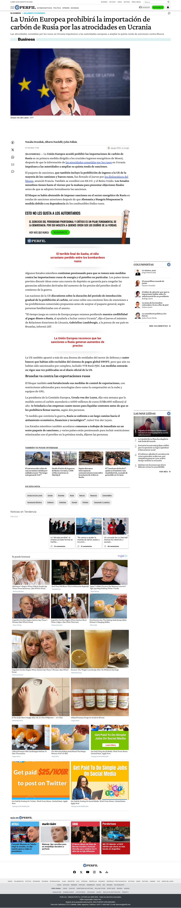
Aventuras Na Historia (85, 888)
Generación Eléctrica (34, 502)
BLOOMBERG (15, 13)
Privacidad (91, 892)
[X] (81, 872)
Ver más (163, 472)
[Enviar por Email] (12, 164)
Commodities (107, 495)
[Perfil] (25, 818)
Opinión (65, 8)
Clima (64, 881)
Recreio (119, 888)
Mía (104, 885)
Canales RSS (56, 892)
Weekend (74, 885)
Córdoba (84, 881)
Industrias (62, 502)
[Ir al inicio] (25, 7)
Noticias (112, 2)
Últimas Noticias (44, 8)
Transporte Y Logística (102, 502)
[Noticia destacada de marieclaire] (55, 824)
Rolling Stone (100, 888)
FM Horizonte (119, 885)
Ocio (77, 881)
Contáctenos (80, 892)
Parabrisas (91, 885)
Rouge (98, 885)
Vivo (158, 881)
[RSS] (100, 872)
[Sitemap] (107, 872)
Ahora (10, 881)
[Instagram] (94, 872)
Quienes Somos (68, 892)
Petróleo (85, 502)
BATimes (109, 885)
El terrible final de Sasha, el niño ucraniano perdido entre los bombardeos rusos (77, 257)
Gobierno (50, 502)
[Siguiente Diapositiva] (128, 535)
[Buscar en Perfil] (168, 2)
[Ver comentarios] (169, 13)
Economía (36, 881)
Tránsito (125, 892)
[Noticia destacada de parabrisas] (115, 824)
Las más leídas (145, 413)
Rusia (72, 495)
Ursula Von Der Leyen (34, 495)
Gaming (152, 881)
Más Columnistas (158, 326)
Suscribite (158, 7)
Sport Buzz (111, 888)
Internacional (55, 881)
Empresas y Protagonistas (116, 881)
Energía (74, 502)
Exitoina (145, 881)
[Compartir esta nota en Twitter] (12, 150)
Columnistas (144, 264)
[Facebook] (74, 872)
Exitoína (127, 2)
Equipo (99, 892)
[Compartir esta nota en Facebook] (12, 142)
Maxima (127, 888)
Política (57, 8)
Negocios (93, 495)
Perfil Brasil (136, 2)
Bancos (82, 495)
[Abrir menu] (12, 7)
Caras (119, 2)
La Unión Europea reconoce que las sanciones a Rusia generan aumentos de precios (77, 342)
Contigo (72, 888)
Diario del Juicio (167, 881)
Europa (50, 495)
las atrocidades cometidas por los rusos (89, 162)
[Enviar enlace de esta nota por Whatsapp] (12, 157)
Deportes (71, 881)
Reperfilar (93, 881)
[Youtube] (87, 872)
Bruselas (61, 495)
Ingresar (146, 7)
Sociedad (75, 8)
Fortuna (82, 885)
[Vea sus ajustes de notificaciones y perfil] (167, 7)
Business (104, 2)
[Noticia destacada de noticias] (24, 824)
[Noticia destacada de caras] (85, 824)
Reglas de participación (111, 892)
